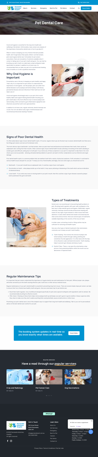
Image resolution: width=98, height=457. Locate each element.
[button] (91, 432)
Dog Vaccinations (72, 388)
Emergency (43, 8)
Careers (52, 436)
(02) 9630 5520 (84, 2)
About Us (53, 425)
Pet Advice (63, 8)
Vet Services (53, 428)
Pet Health (10, 391)
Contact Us (53, 441)
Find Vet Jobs (60, 448)
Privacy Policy (38, 448)
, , (33, 427)
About (25, 8)
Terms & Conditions (49, 448)
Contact (72, 8)
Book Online (86, 8)
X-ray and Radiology (15, 388)
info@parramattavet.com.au (36, 433)
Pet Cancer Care (42, 388)
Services (33, 8)
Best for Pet (53, 8)
